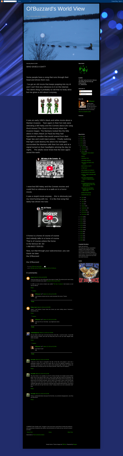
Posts (82, 91)
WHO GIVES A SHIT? (86, 166)
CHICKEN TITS (85, 158)
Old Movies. (53, 268)
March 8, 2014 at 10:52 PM (43, 307)
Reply (32, 287)
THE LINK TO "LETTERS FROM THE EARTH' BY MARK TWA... (87, 189)
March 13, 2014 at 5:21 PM (49, 294)
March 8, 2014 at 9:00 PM (40, 277)
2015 (81, 217)
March (83, 151)
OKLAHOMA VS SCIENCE (87, 170)
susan (32, 277)
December (84, 214)
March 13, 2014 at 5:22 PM (49, 319)
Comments (83, 94)
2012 (81, 141)
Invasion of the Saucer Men (53, 281)
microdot (33, 359)
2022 (81, 231)
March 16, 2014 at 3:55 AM (42, 359)
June (82, 201)
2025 (81, 238)
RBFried (64, 444)
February (83, 149)
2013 (81, 143)
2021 (81, 229)
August (83, 205)
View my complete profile (85, 111)
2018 (81, 223)
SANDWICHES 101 (86, 194)
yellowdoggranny (35, 332)
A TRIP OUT (84, 168)
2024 (81, 235)
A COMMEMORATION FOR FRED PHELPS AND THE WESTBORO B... (88, 185)
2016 (81, 219)
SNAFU (83, 156)
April (82, 197)
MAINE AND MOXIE (86, 192)
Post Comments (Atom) (38, 434)
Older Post (70, 432)
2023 (81, 233)
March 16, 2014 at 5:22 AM (42, 393)
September (84, 208)
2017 (81, 221)
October (83, 210)
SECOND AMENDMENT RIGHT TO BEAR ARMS (87, 178)
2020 (81, 227)
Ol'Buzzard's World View (55, 9)
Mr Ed (49, 268)
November (84, 212)
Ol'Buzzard (38, 294)
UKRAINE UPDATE (86, 160)
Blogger (75, 444)
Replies (34, 291)
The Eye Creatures (58, 284)
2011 (81, 138)
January (83, 147)
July (82, 203)
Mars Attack (44, 268)
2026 (81, 240)
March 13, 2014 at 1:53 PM (46, 332)
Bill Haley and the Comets (36, 268)
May (82, 199)
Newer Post (30, 432)
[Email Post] (45, 266)
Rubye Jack (34, 307)
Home (50, 432)
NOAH (82, 181)
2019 (81, 225)
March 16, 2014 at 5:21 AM (42, 373)
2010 (81, 136)
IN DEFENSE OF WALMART (88, 172)
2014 (81, 145)
